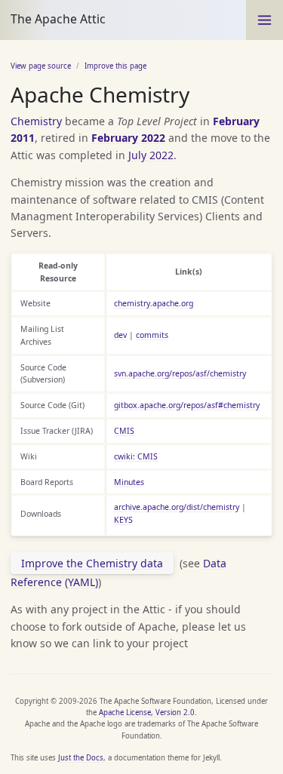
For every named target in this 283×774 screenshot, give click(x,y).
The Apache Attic (58, 19)
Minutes (129, 482)
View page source (41, 66)
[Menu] (264, 20)
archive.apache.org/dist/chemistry (176, 507)
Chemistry (36, 121)
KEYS (123, 519)
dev (120, 335)
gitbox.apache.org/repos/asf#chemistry (187, 405)
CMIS (124, 430)
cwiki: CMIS (136, 456)
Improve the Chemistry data (92, 563)
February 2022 (128, 138)
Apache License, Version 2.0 (147, 712)
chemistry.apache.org (153, 303)
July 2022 (151, 155)
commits (152, 335)
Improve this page (115, 66)
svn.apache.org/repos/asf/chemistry (180, 373)
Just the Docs (80, 758)
